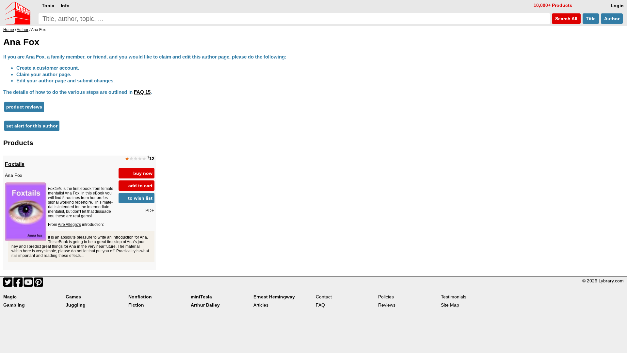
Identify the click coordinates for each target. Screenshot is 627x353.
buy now (143, 173)
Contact (324, 296)
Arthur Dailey (205, 305)
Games (73, 296)
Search (565, 18)
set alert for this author (31, 125)
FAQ (320, 305)
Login (617, 5)
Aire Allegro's (69, 224)
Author (612, 18)
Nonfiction (140, 296)
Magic (10, 296)
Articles (260, 305)
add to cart (140, 185)
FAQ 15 (142, 92)
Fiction (136, 305)
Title (591, 18)
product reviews (24, 106)
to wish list (140, 198)
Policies (386, 296)
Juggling (76, 305)
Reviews (386, 305)
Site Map (450, 305)
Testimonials (453, 296)
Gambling (14, 305)
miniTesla (201, 296)
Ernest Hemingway (274, 296)
